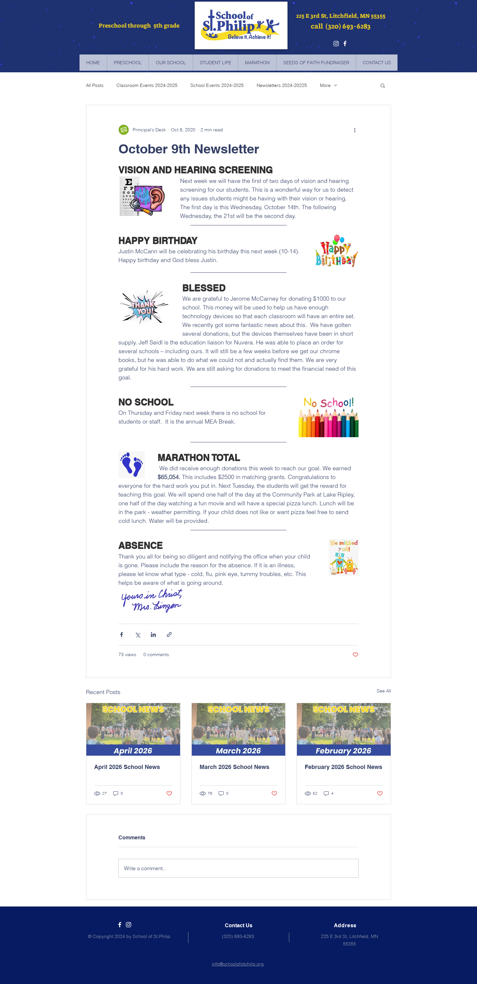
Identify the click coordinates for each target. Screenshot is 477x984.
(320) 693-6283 (238, 936)
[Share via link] (169, 634)
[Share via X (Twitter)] (137, 634)
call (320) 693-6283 (341, 26)
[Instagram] (336, 43)
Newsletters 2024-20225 (282, 85)
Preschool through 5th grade (138, 26)
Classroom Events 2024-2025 (146, 85)
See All (384, 691)
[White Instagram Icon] (128, 924)
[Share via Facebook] (121, 634)
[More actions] (355, 130)
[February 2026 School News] (344, 729)
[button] (383, 85)
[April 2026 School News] (133, 729)
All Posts (95, 85)
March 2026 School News (234, 766)
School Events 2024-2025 (217, 85)
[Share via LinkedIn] (153, 634)
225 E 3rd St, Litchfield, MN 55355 (340, 16)
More (325, 85)
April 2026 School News (127, 766)
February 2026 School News (343, 766)
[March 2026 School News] (239, 729)
